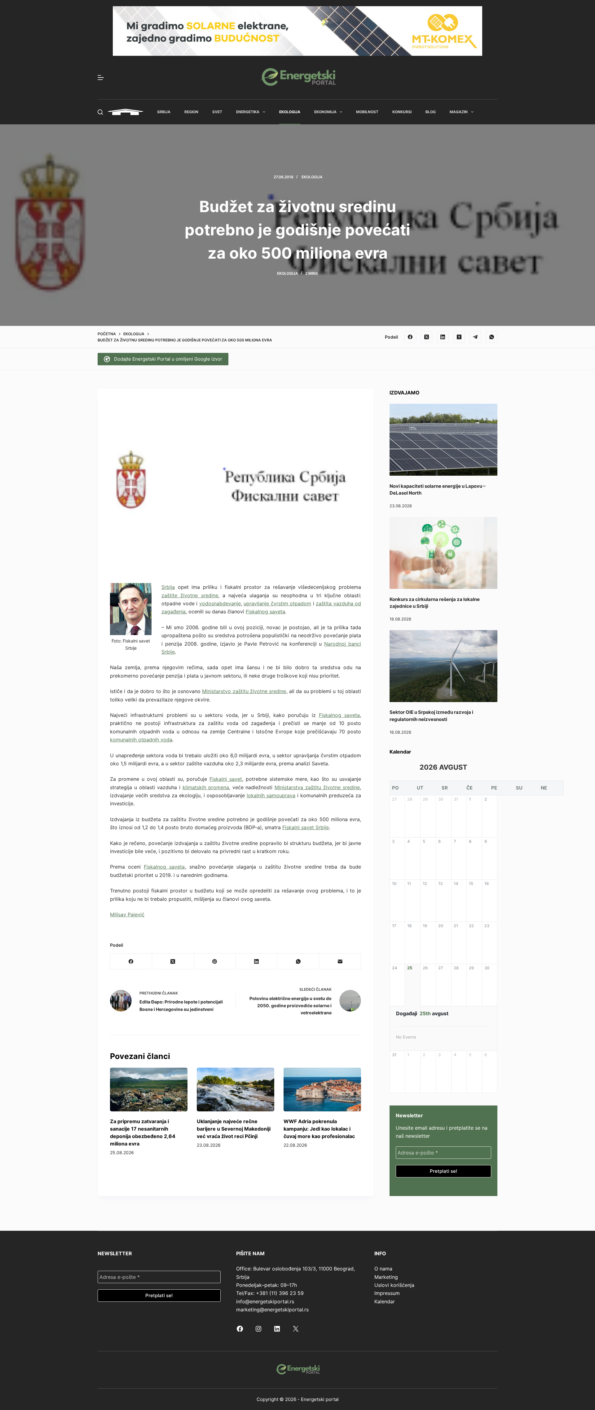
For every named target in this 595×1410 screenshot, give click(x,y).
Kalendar (384, 1301)
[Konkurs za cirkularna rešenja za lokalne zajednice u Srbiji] (443, 553)
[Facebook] (410, 337)
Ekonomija (325, 111)
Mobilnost (367, 111)
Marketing (386, 1277)
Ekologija (289, 111)
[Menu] (101, 77)
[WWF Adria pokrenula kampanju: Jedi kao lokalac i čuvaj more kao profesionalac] (322, 1089)
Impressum (387, 1293)
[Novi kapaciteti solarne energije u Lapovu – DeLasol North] (443, 440)
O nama (383, 1268)
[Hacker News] (459, 337)
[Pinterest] (215, 961)
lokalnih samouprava (271, 795)
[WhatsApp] (492, 337)
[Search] (100, 112)
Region (191, 111)
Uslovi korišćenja (394, 1285)
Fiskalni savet (225, 779)
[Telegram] (475, 337)
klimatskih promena (206, 787)
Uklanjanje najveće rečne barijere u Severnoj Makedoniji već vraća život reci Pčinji (234, 1128)
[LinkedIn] (443, 337)
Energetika (247, 111)
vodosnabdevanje (220, 603)
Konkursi (402, 111)
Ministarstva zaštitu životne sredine (317, 787)
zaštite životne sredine (189, 595)
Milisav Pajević (127, 914)
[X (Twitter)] (427, 337)
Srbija (163, 111)
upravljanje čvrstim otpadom (277, 603)
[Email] (340, 961)
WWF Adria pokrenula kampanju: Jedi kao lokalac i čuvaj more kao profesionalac (319, 1128)
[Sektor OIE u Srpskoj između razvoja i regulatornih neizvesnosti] (443, 666)
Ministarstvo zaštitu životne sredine (244, 691)
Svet (217, 111)
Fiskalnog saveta (265, 611)
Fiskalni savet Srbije (305, 827)
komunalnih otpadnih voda (141, 739)
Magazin (459, 111)
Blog (430, 111)
